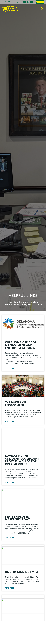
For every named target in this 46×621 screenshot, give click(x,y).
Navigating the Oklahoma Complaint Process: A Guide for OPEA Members (22, 460)
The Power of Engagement (15, 403)
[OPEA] (13, 9)
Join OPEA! (39, 2)
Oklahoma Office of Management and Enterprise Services (21, 345)
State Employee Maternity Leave (17, 518)
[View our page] (31, 2)
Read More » (10, 368)
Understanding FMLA (21, 572)
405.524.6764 (7, 2)
